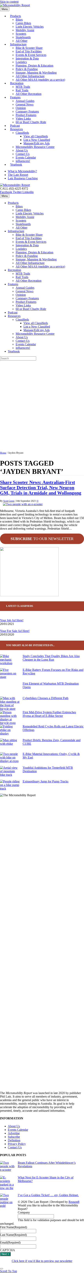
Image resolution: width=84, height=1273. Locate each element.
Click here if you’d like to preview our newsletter (42, 1261)
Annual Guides (25, 101)
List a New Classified (36, 139)
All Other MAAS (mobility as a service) (40, 79)
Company (24, 1212)
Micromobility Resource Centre (35, 147)
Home (3, 452)
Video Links (23, 118)
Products (15, 16)
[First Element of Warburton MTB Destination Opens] (10, 689)
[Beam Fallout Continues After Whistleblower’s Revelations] (7, 1168)
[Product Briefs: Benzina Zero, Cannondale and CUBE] (10, 745)
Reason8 (74, 1201)
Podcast (12, 312)
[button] (8, 1271)
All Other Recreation (28, 93)
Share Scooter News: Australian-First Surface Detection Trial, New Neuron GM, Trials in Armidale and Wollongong (40, 487)
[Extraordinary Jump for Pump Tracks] (10, 786)
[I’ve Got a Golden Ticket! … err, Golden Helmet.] (7, 1207)
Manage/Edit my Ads (36, 143)
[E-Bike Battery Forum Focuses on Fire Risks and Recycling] (10, 675)
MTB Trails (23, 86)
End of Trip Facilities (29, 51)
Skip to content (9, 1)
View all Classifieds (35, 136)
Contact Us (22, 154)
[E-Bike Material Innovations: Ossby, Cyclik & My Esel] (10, 759)
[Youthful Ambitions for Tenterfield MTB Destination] (10, 773)
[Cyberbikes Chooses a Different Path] (10, 703)
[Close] (1, 1268)
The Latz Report (18, 174)
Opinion (21, 108)
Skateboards (23, 37)
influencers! (23, 347)
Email (10, 1242)
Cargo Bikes (23, 23)
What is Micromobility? (22, 171)
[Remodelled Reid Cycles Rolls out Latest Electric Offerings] (10, 731)
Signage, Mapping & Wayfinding (36, 72)
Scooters (21, 33)
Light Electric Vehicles (30, 26)
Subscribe (14, 1136)
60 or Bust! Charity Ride (31, 122)
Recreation (16, 83)
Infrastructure (18, 44)
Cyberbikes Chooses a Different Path (45, 698)
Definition (14, 1140)
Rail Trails (22, 90)
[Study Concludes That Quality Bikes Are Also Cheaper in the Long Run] (10, 661)
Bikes (19, 19)
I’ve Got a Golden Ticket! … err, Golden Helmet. (48, 1195)
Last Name (13, 1234)
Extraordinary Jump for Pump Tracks (45, 781)
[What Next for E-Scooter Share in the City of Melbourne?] (7, 1184)
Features (15, 97)
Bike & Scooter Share (29, 48)
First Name (13, 1227)
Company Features (27, 111)
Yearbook (16, 164)
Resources (16, 129)
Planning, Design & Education (34, 65)
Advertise (14, 1133)
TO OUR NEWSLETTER (42, 539)
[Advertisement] (42, 404)
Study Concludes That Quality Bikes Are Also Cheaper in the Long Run (51, 657)
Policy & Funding (27, 69)
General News (24, 104)
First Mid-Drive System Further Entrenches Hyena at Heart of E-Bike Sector (49, 714)
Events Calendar (26, 157)
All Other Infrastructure (30, 76)
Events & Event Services (31, 55)
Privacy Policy (17, 1144)
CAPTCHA (7, 1250)
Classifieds (22, 132)
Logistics (21, 62)
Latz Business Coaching (23, 178)
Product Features (26, 115)
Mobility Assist (25, 30)
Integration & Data (27, 58)
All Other (21, 227)
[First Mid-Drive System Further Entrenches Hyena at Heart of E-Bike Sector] (10, 718)
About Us (22, 150)
